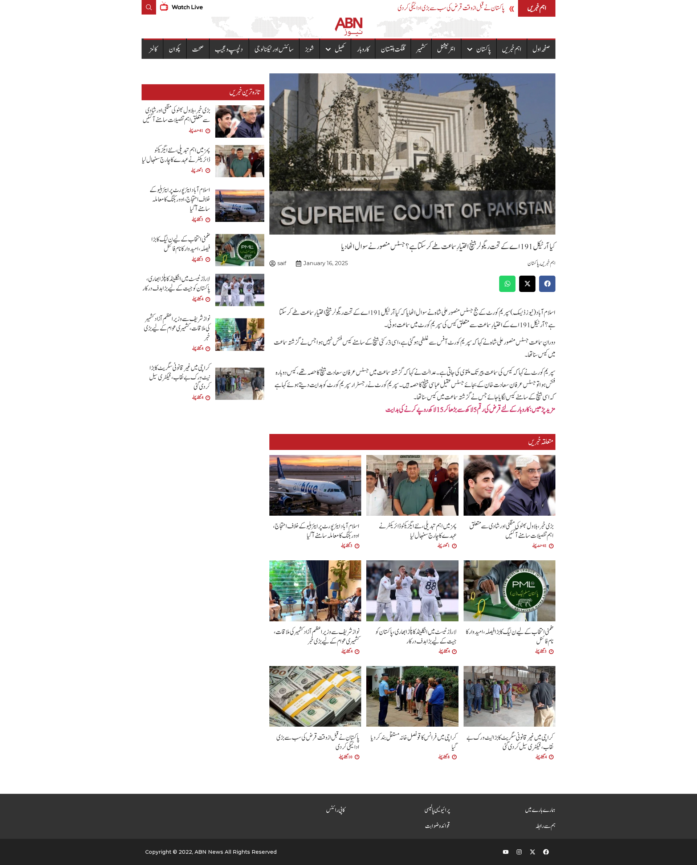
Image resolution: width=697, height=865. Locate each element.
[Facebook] (546, 852)
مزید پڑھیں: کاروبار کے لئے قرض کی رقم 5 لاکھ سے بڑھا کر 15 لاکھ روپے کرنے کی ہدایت (470, 409)
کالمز (153, 49)
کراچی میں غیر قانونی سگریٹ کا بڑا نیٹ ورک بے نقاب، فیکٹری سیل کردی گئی (510, 742)
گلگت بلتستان (393, 49)
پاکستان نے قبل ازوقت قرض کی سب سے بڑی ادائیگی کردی (451, 8)
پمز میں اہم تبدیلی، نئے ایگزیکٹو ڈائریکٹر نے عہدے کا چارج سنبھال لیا (418, 531)
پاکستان (483, 49)
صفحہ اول (541, 49)
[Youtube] (505, 852)
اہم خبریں (511, 49)
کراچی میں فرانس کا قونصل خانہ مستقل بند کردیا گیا (414, 742)
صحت (198, 49)
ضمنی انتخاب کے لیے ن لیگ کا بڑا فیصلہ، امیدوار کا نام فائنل (510, 636)
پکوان (175, 49)
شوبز (309, 49)
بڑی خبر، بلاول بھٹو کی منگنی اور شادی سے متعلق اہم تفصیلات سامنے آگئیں (511, 531)
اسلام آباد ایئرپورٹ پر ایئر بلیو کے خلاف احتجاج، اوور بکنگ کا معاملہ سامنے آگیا (316, 531)
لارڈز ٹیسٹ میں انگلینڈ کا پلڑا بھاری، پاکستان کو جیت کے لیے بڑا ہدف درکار (416, 636)
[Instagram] (519, 852)
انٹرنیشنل (446, 49)
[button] (547, 284)
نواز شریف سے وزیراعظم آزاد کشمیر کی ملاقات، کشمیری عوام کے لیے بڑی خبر (316, 636)
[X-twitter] (532, 852)
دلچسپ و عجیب (229, 49)
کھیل (340, 49)
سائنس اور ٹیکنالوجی (274, 49)
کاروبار (363, 49)
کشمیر (421, 49)
